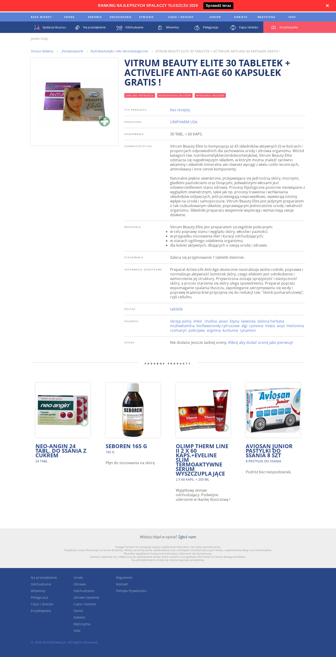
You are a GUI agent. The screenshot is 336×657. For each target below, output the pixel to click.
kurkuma (230, 330)
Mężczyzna (82, 624)
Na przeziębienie (44, 577)
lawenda (248, 321)
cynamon (248, 330)
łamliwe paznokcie (140, 95)
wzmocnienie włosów (175, 95)
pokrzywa (197, 330)
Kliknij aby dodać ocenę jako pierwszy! (260, 342)
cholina (210, 321)
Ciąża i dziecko (42, 604)
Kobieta (79, 617)
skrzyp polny (181, 321)
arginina (214, 330)
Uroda (78, 577)
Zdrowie (80, 584)
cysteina (256, 325)
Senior (78, 611)
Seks (77, 630)
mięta (270, 325)
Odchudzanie (41, 584)
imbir (198, 321)
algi (244, 325)
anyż (281, 325)
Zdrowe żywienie (86, 597)
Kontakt (122, 584)
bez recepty (180, 109)
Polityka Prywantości (131, 591)
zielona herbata (270, 321)
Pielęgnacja (39, 597)
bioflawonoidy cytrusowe (218, 325)
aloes (223, 321)
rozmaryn (178, 330)
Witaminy (38, 591)
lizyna (234, 321)
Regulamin (124, 577)
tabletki (176, 309)
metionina (295, 325)
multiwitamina (182, 325)
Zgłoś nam (187, 536)
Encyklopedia (41, 611)
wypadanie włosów (210, 95)
